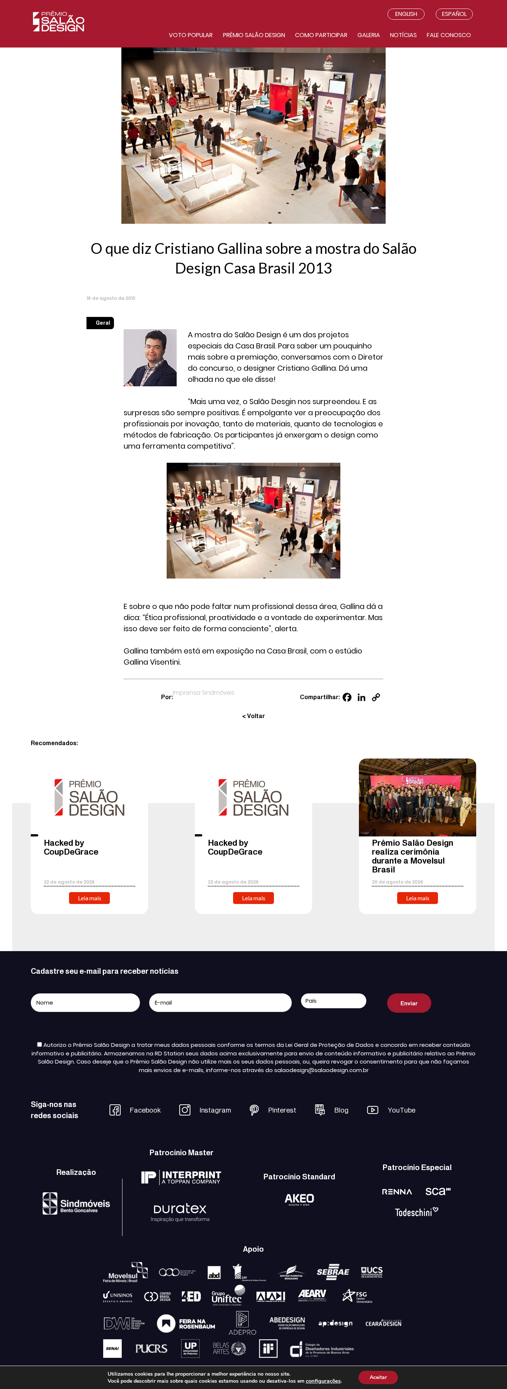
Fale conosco (449, 35)
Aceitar (378, 1377)
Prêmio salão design (254, 35)
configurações (323, 1380)
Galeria (368, 35)
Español (454, 14)
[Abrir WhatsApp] (488, 1370)
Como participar (321, 35)
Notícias (403, 35)
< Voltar (253, 716)
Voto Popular (191, 35)
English (406, 14)
